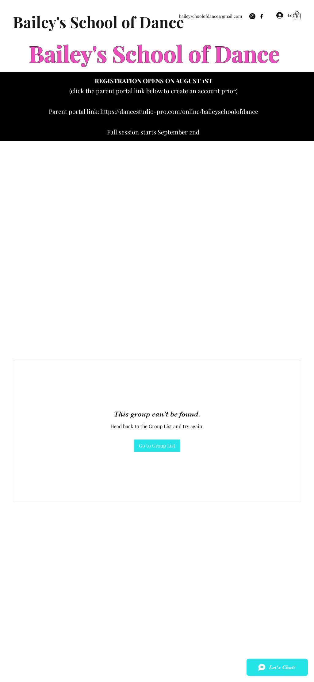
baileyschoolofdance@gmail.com (210, 16)
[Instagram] (252, 16)
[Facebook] (261, 16)
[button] (297, 15)
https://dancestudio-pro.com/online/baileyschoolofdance (179, 111)
